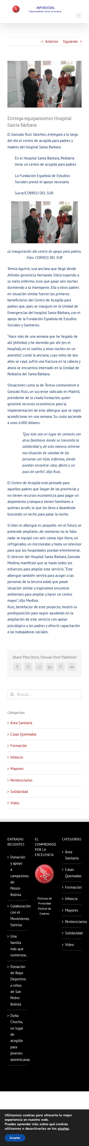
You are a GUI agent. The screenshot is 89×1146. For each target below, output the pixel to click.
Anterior (51, 41)
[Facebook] (17, 667)
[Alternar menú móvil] (79, 15)
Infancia (16, 757)
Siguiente (70, 41)
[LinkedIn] (50, 667)
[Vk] (71, 667)
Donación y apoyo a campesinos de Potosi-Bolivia (17, 876)
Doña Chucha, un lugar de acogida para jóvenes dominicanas (17, 1037)
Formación (18, 745)
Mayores (16, 768)
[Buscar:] (44, 694)
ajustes (63, 1128)
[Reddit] (39, 667)
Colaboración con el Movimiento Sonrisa (17, 915)
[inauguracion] (44, 84)
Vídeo (14, 803)
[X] (28, 667)
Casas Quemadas (23, 734)
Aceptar (15, 1138)
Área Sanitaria (21, 722)
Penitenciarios (21, 780)
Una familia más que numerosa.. (17, 945)
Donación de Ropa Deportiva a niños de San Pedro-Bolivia (17, 985)
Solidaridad (19, 791)
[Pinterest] (61, 667)
